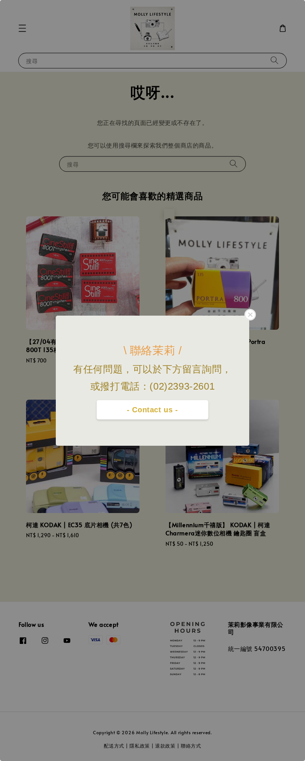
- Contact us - (152, 410)
